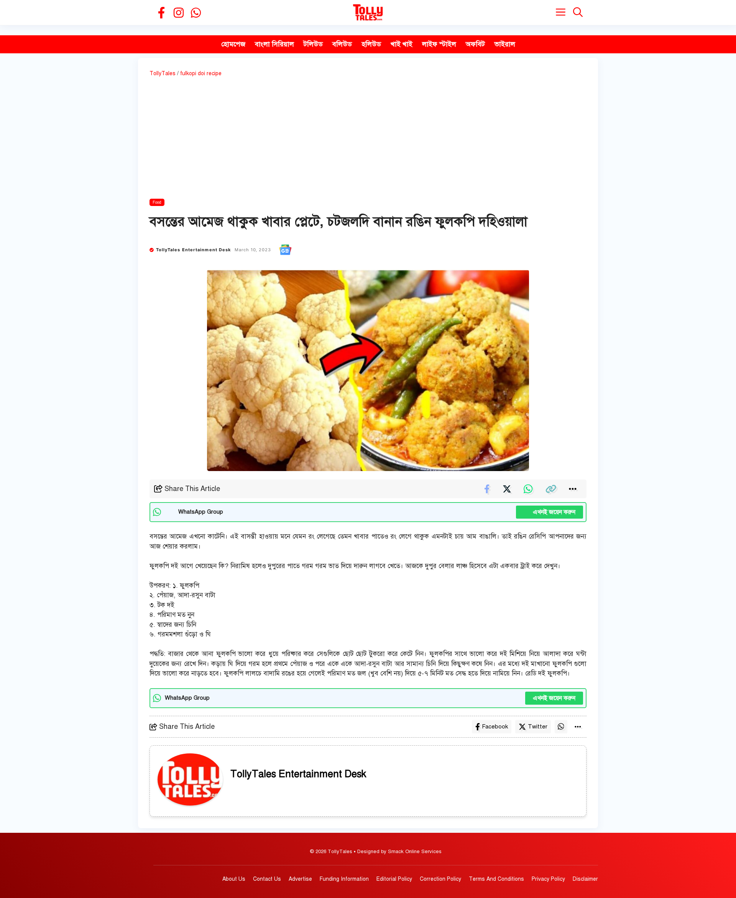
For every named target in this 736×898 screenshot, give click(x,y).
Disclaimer (585, 879)
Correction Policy (440, 879)
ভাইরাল (505, 44)
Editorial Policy (394, 879)
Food (157, 202)
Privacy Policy (548, 879)
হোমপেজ (233, 44)
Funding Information (344, 879)
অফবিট (475, 44)
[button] (577, 12)
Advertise (300, 879)
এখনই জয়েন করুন (549, 512)
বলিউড (342, 44)
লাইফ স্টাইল (439, 44)
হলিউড (371, 44)
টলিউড (313, 44)
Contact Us (267, 879)
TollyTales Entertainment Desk (193, 249)
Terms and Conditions (496, 879)
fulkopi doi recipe (201, 73)
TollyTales (163, 73)
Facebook (495, 726)
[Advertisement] (368, 139)
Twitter (537, 726)
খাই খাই (401, 44)
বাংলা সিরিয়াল (274, 44)
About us (233, 879)
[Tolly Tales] (368, 12)
